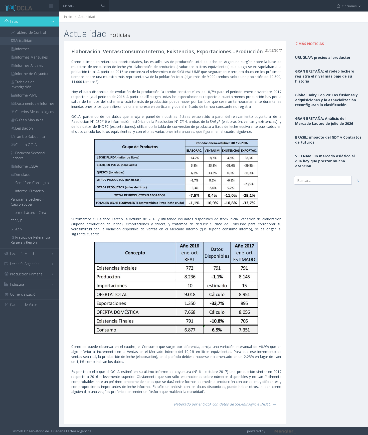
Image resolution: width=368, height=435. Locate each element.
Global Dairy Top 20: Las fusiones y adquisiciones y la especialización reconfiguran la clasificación (326, 100)
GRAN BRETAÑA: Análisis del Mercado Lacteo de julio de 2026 (324, 121)
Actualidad (86, 16)
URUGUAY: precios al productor (322, 57)
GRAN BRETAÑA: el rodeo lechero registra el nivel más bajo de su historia (324, 76)
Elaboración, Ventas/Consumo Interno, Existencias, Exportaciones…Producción (167, 51)
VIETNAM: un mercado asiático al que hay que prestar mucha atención (325, 161)
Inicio (68, 16)
